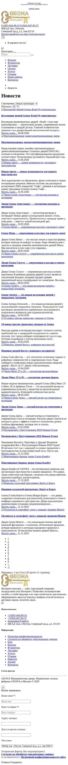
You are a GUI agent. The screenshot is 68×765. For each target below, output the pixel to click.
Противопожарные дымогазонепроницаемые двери (30, 142)
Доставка (13, 65)
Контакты (13, 79)
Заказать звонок (34, 8)
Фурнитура (14, 62)
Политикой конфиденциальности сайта (43, 757)
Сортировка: (8, 103)
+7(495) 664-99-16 (17, 615)
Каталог (12, 60)
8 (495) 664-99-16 (10, 25)
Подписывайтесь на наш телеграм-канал (23, 34)
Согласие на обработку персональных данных (32, 639)
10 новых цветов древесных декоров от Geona (27, 324)
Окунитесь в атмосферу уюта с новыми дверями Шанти (33, 516)
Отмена (5, 762)
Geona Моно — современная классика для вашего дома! (33, 233)
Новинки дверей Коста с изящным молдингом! (28, 350)
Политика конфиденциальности (25, 636)
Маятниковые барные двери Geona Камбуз (26, 462)
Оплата (11, 68)
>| (8, 567)
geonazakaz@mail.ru (18, 621)
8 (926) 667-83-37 (29, 25)
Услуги (11, 71)
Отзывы (12, 74)
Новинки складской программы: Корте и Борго (28, 489)
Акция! (11, 662)
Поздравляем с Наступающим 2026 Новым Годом (29, 436)
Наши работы (15, 77)
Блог (10, 642)
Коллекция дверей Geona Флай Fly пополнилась (28, 115)
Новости (12, 659)
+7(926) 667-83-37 (17, 618)
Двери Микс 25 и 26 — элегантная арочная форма (30, 377)
